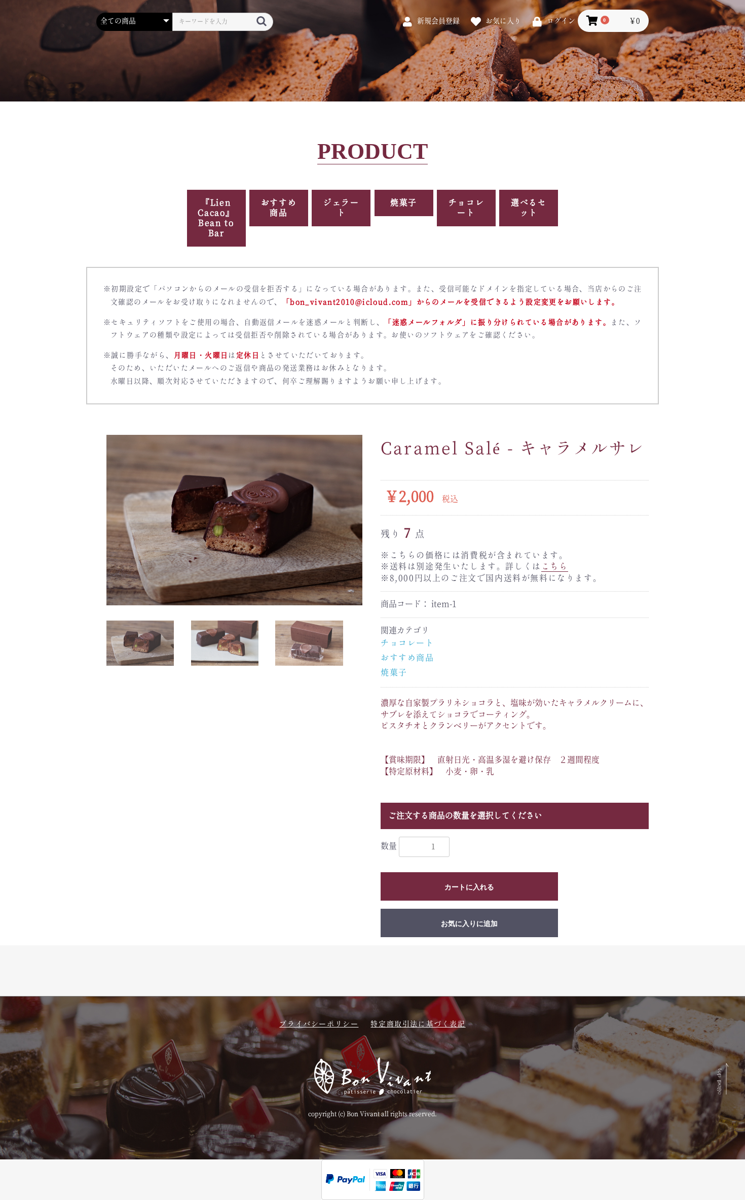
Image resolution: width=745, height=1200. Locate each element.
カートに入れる (469, 887)
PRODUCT (372, 152)
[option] (234, 520)
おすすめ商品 (278, 208)
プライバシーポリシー (318, 1024)
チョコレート (466, 208)
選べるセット (528, 208)
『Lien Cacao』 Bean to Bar (216, 218)
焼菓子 (403, 203)
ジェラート (341, 208)
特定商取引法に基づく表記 (417, 1024)
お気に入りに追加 (469, 923)
